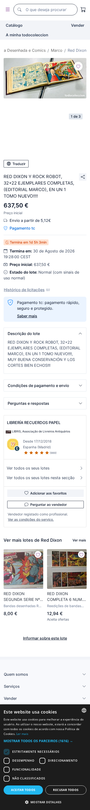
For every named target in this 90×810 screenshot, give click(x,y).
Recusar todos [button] (65, 790)
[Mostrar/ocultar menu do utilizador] (6, 10)
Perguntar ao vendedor (48, 504)
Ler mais (22, 734)
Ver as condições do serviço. (31, 519)
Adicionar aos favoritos (48, 493)
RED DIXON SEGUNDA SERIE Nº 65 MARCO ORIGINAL (23, 596)
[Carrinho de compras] (83, 9)
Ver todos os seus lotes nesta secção (41, 477)
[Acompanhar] (78, 66)
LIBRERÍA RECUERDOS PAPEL (33, 422)
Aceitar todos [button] (23, 790)
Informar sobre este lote (45, 638)
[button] (45, 333)
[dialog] (45, 757)
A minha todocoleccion (27, 34)
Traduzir (18, 164)
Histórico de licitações (24, 289)
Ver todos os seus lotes (28, 468)
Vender (77, 25)
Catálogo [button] (14, 25)
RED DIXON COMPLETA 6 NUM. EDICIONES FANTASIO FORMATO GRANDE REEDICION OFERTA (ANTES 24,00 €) (66, 596)
